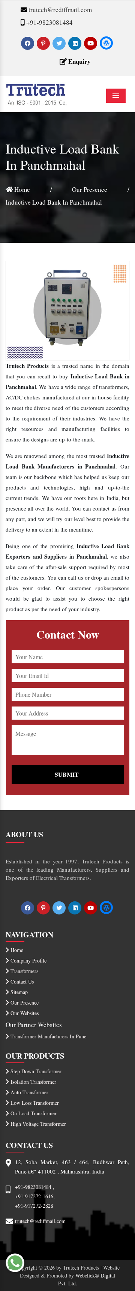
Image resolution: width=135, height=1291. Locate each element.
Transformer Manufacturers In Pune (47, 1036)
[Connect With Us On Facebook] (28, 43)
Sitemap (18, 992)
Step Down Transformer (35, 1071)
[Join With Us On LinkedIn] (75, 43)
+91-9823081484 (49, 22)
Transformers (23, 971)
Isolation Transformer (32, 1081)
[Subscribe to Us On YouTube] (91, 43)
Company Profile (27, 960)
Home (21, 189)
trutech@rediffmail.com (59, 9)
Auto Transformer (28, 1092)
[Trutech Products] (36, 93)
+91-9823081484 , (34, 1186)
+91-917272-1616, (35, 1196)
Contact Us (21, 981)
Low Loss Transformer (34, 1102)
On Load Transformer (33, 1113)
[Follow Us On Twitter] (59, 43)
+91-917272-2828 (34, 1205)
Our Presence (89, 189)
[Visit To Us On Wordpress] (106, 43)
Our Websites (24, 1013)
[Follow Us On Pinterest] (44, 43)
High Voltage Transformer (37, 1123)
